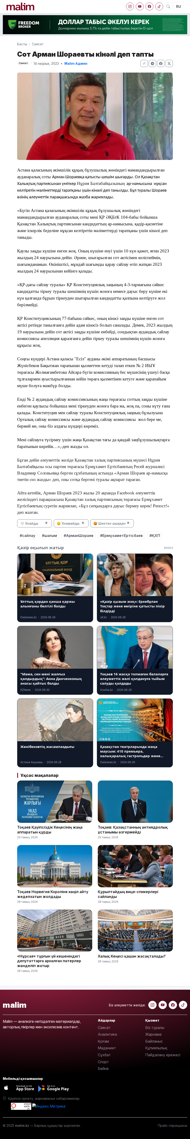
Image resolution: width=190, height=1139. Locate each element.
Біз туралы (154, 1027)
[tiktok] (159, 6)
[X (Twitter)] (169, 63)
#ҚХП (154, 535)
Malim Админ (75, 63)
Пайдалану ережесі (162, 1055)
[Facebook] (149, 6)
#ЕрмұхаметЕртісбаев (121, 535)
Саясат (38, 44)
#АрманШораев (78, 535)
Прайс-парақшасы (172, 1125)
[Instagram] (130, 6)
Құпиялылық (156, 1048)
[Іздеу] (168, 6)
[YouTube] (140, 6)
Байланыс (154, 1041)
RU (178, 6)
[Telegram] (152, 63)
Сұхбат (104, 1055)
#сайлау (27, 535)
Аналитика (107, 1034)
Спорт (103, 1061)
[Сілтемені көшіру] (144, 63)
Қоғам (103, 1041)
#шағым (49, 535)
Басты (22, 44)
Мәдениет (107, 1048)
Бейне (103, 1068)
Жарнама (153, 1034)
